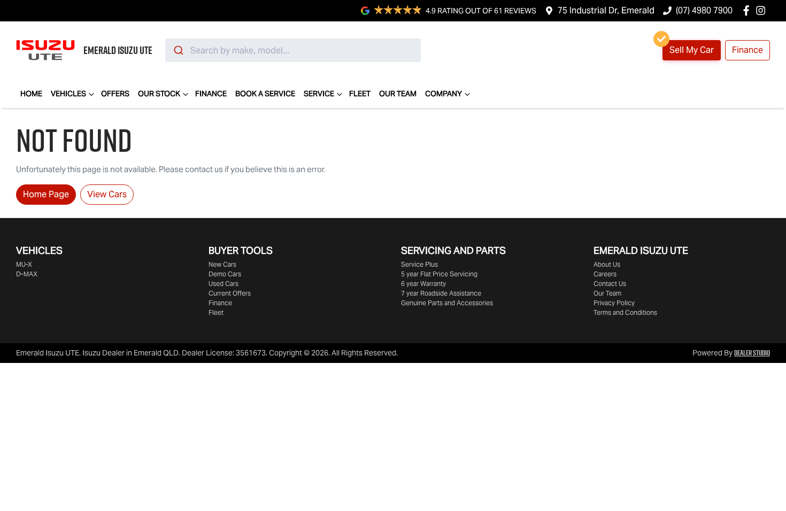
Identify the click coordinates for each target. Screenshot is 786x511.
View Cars (107, 194)
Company (443, 93)
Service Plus (419, 264)
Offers (115, 93)
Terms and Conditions (625, 312)
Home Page (46, 194)
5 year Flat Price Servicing (439, 274)
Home (31, 93)
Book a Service (265, 93)
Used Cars (223, 284)
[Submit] (177, 50)
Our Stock (159, 93)
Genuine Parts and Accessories (447, 303)
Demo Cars (225, 274)
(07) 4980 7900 (704, 10)
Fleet (360, 93)
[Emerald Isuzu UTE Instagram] (763, 10)
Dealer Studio (752, 352)
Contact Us (610, 284)
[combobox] (293, 50)
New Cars (222, 264)
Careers (605, 274)
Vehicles (68, 93)
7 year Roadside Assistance (441, 293)
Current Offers (230, 293)
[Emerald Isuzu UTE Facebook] (748, 10)
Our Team (398, 93)
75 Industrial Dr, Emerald (606, 10)
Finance (747, 50)
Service (319, 93)
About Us (607, 264)
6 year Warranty (423, 284)
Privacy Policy (614, 303)
